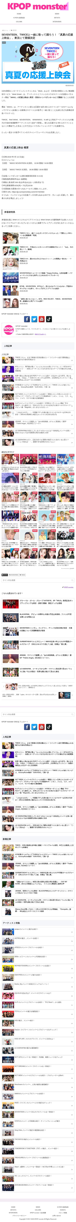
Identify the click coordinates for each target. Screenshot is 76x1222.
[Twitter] (34, 319)
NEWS (5, 575)
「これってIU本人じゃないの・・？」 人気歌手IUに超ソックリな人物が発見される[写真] (46, 563)
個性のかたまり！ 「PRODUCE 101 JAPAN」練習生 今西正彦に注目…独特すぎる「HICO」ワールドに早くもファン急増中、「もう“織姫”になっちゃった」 (28, 546)
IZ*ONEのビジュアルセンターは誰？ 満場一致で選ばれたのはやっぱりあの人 (10, 469)
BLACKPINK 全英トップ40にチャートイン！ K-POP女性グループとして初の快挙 (28, 469)
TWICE (23, 575)
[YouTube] (41, 319)
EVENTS (63, 1210)
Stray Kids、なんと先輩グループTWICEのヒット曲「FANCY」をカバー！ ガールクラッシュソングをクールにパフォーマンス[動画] (47, 471)
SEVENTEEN (14, 575)
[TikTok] (49, 319)
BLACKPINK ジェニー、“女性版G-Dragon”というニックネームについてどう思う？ (65, 563)
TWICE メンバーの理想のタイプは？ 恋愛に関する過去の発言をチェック (10, 506)
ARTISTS (13, 1210)
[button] (72, 580)
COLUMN (38, 1210)
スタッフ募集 (63, 1213)
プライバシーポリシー (19, 1215)
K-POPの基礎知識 (62, 1207)
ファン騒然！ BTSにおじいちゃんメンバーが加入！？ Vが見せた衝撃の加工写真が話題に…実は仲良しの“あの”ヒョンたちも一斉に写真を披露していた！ (46, 546)
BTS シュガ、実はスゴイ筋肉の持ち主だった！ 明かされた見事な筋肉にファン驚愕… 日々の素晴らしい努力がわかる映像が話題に (65, 508)
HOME (13, 1207)
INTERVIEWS (13, 1213)
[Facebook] (27, 319)
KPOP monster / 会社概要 (38, 1213)
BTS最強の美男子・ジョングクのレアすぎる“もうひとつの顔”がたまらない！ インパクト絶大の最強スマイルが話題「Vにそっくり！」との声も (10, 489)
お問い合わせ (56, 1215)
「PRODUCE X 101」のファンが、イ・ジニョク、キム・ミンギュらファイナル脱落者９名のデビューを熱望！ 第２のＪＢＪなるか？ (10, 527)
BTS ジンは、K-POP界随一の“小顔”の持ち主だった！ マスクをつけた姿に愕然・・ (10, 544)
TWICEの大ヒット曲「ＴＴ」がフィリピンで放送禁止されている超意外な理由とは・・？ (46, 506)
